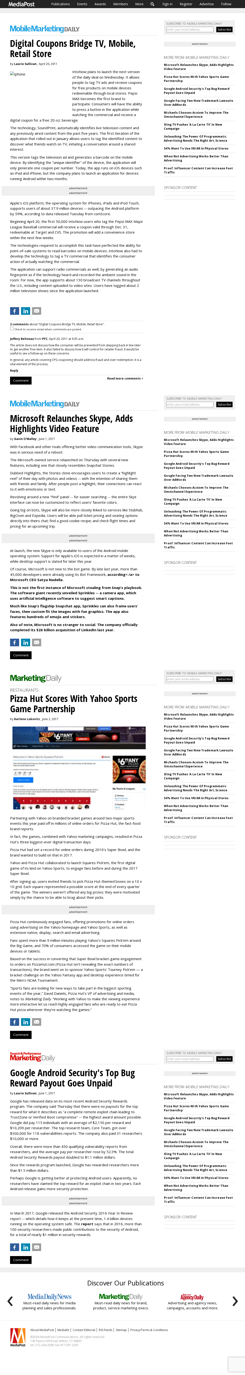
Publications (60, 4)
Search (152, 4)
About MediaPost (42, 1330)
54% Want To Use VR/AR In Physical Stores (196, 148)
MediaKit (63, 1330)
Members (120, 4)
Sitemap (121, 1330)
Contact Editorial (84, 1330)
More (139, 4)
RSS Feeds (105, 1330)
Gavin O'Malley (25, 439)
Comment (20, 380)
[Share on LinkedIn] (25, 311)
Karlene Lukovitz (27, 719)
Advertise (207, 4)
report (87, 1223)
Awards (100, 4)
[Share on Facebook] (14, 311)
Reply (14, 371)
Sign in (167, 4)
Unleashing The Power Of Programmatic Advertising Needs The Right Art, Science (195, 138)
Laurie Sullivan (25, 64)
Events (82, 4)
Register (186, 4)
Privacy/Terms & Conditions (149, 1330)
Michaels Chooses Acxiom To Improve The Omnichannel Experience (196, 115)
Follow (226, 4)
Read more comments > (125, 378)
